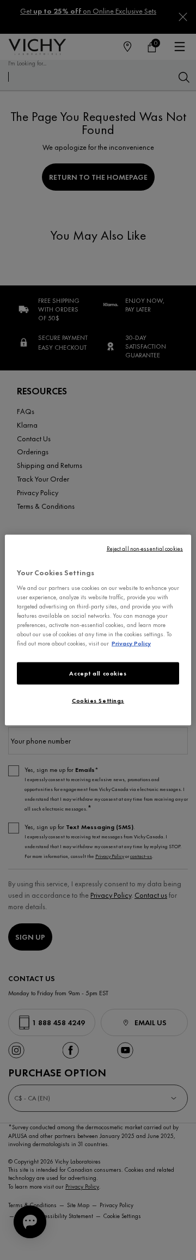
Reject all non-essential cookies (145, 548)
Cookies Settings (98, 700)
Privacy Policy (131, 643)
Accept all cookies (97, 673)
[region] (98, 630)
